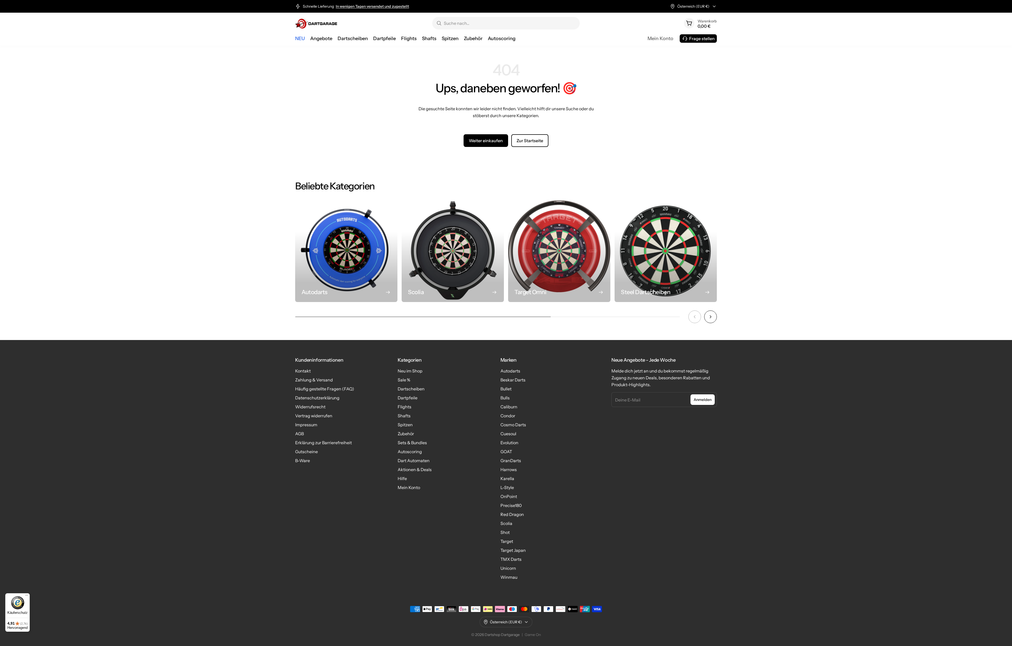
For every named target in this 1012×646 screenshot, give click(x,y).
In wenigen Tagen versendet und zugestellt (372, 6)
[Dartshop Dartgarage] (316, 23)
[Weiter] (710, 316)
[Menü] (26, 596)
